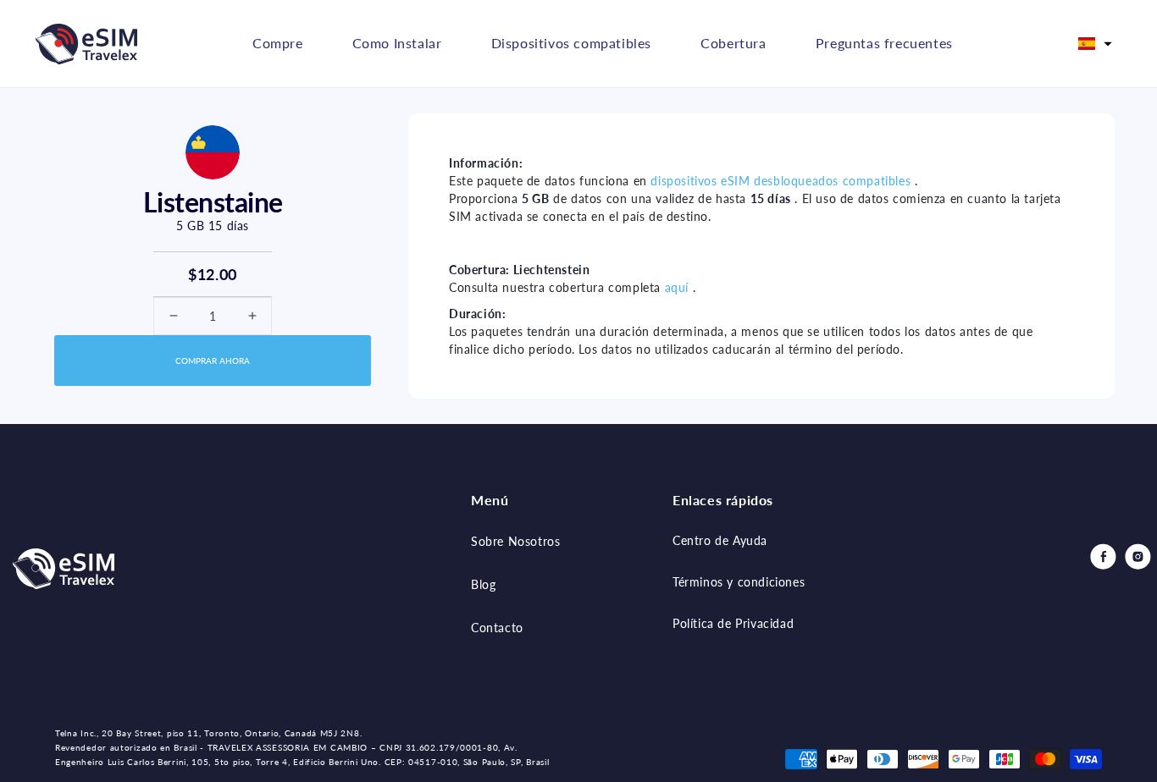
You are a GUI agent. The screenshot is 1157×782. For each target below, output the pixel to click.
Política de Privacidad (733, 623)
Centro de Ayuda (720, 540)
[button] (1095, 44)
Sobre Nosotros (515, 541)
